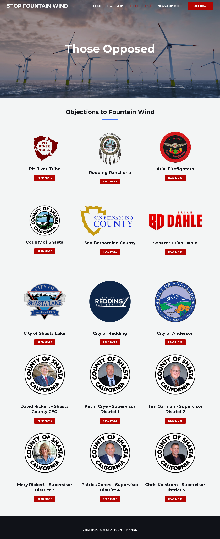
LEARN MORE (115, 6)
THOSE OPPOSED (141, 6)
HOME (97, 6)
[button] (200, 6)
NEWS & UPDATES (169, 6)
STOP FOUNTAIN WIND (37, 6)
